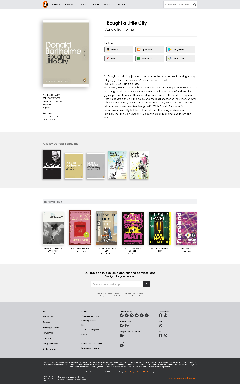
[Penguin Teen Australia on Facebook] (122, 325)
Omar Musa (186, 251)
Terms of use (86, 338)
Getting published (51, 327)
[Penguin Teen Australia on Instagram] (127, 325)
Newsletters (48, 333)
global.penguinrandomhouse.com (182, 378)
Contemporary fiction (51, 116)
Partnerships (48, 338)
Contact (47, 322)
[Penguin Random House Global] (50, 378)
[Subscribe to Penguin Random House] (146, 284)
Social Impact (49, 349)
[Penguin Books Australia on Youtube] (137, 315)
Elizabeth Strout (106, 253)
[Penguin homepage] (45, 4)
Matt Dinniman (133, 253)
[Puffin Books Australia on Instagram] (160, 325)
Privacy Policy (137, 296)
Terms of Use (124, 296)
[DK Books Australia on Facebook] (160, 335)
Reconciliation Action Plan (91, 343)
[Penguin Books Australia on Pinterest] (132, 315)
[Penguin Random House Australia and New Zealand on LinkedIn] (142, 315)
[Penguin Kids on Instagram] (165, 315)
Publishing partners (88, 320)
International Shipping (90, 348)
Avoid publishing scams (90, 329)
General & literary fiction (52, 119)
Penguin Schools (50, 343)
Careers (84, 311)
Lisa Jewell (159, 253)
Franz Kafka (53, 253)
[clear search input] (194, 4)
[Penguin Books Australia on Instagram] (127, 315)
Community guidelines (90, 316)
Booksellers (48, 316)
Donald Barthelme (119, 29)
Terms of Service (143, 372)
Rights (83, 325)
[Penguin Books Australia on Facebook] (122, 315)
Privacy (84, 334)
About (46, 311)
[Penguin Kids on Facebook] (160, 315)
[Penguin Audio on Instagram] (122, 345)
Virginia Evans (80, 251)
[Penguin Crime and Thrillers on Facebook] (122, 335)
